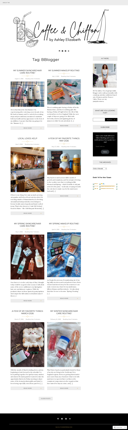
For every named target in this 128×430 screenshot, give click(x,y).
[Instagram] (59, 51)
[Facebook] (62, 51)
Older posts (45, 398)
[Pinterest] (65, 51)
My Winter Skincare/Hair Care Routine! (64, 312)
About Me (6, 2)
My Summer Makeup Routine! (64, 70)
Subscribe (105, 127)
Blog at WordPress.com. (64, 427)
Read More (28, 128)
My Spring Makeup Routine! (64, 224)
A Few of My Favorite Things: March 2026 (27, 312)
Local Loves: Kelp (27, 138)
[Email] (68, 51)
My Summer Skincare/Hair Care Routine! (27, 71)
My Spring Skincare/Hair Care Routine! (27, 225)
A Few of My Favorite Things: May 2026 (64, 139)
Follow (105, 152)
